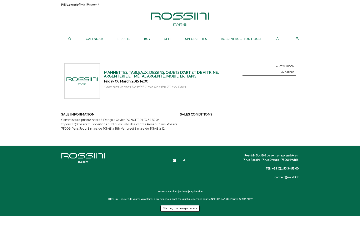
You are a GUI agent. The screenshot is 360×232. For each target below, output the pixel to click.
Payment (93, 4)
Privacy (183, 191)
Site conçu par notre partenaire (180, 208)
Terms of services (168, 191)
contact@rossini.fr (287, 177)
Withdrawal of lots (73, 4)
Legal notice (195, 191)
